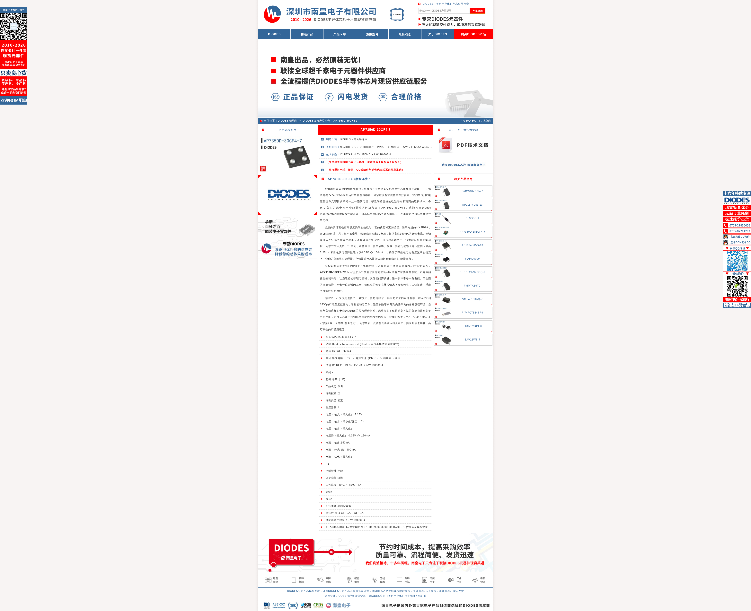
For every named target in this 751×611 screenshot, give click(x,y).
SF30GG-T (472, 218)
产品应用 (339, 34)
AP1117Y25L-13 (472, 204)
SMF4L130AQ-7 (472, 299)
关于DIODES (437, 34)
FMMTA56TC (472, 285)
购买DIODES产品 (473, 34)
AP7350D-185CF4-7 (472, 231)
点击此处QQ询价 (740, 236)
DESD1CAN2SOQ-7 (472, 272)
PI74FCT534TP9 (472, 312)
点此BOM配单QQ (740, 242)
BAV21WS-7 (472, 339)
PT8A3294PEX (472, 326)
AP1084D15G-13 (472, 245)
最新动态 (405, 34)
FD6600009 (472, 258)
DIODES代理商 (287, 120)
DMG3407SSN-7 (472, 191)
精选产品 (307, 34)
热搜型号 (372, 34)
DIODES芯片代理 (356, 310)
